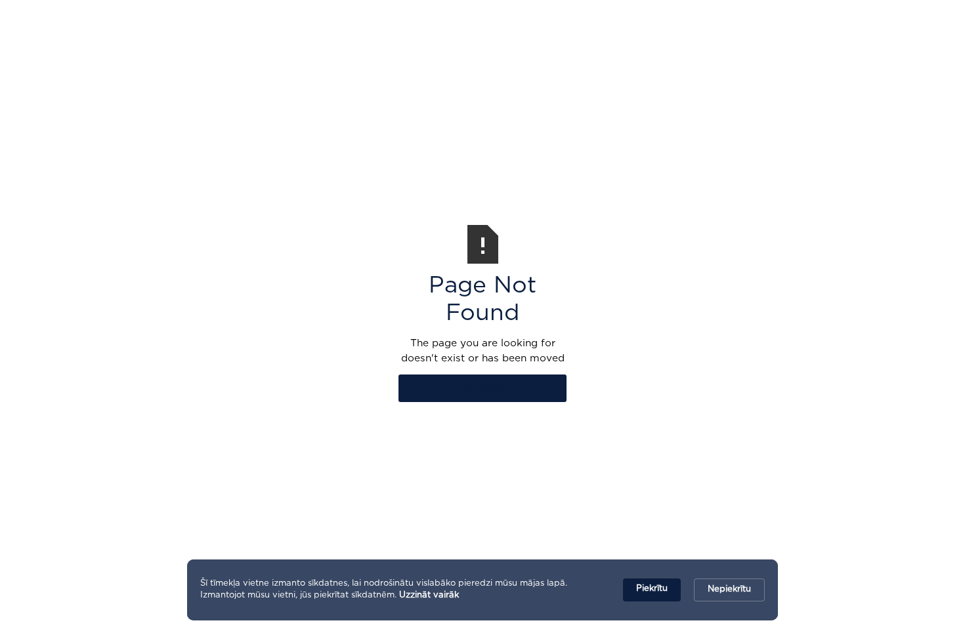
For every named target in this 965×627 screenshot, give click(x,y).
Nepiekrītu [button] (729, 589)
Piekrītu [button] (652, 588)
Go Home (483, 388)
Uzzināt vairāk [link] (429, 595)
